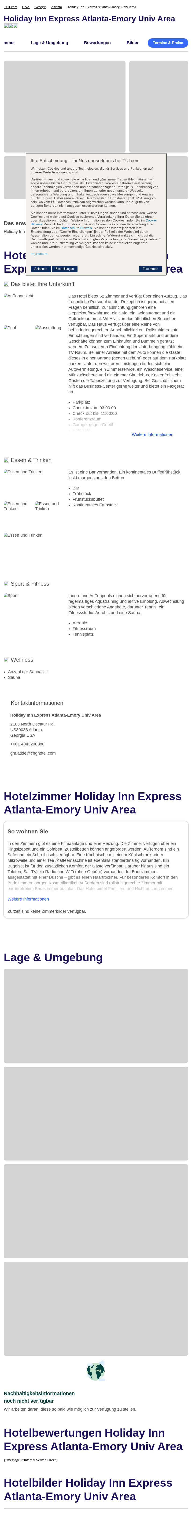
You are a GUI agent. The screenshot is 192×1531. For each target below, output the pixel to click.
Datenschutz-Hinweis (76, 228)
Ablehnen (40, 269)
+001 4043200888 (27, 744)
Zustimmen (150, 269)
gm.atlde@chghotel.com (33, 753)
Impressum (39, 254)
